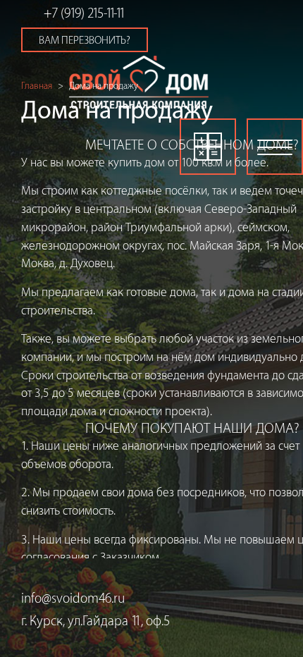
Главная (36, 85)
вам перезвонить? (84, 41)
